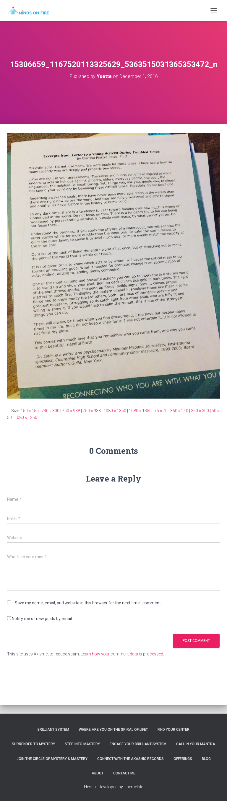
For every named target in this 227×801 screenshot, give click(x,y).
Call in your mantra (195, 744)
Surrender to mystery (33, 744)
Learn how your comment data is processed (122, 654)
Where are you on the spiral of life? (113, 729)
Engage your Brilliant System (138, 744)
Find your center (173, 729)
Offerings (183, 759)
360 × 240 (179, 410)
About (97, 773)
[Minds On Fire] (30, 10)
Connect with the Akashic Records (130, 759)
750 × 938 (71, 410)
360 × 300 (200, 410)
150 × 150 (30, 410)
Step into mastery (82, 744)
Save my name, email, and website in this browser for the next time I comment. (88, 603)
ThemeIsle (133, 786)
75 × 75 (161, 410)
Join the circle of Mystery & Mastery (52, 759)
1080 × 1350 (114, 410)
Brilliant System (53, 729)
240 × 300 (50, 410)
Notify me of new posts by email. (42, 618)
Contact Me (124, 773)
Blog (206, 759)
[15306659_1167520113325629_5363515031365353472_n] (113, 265)
